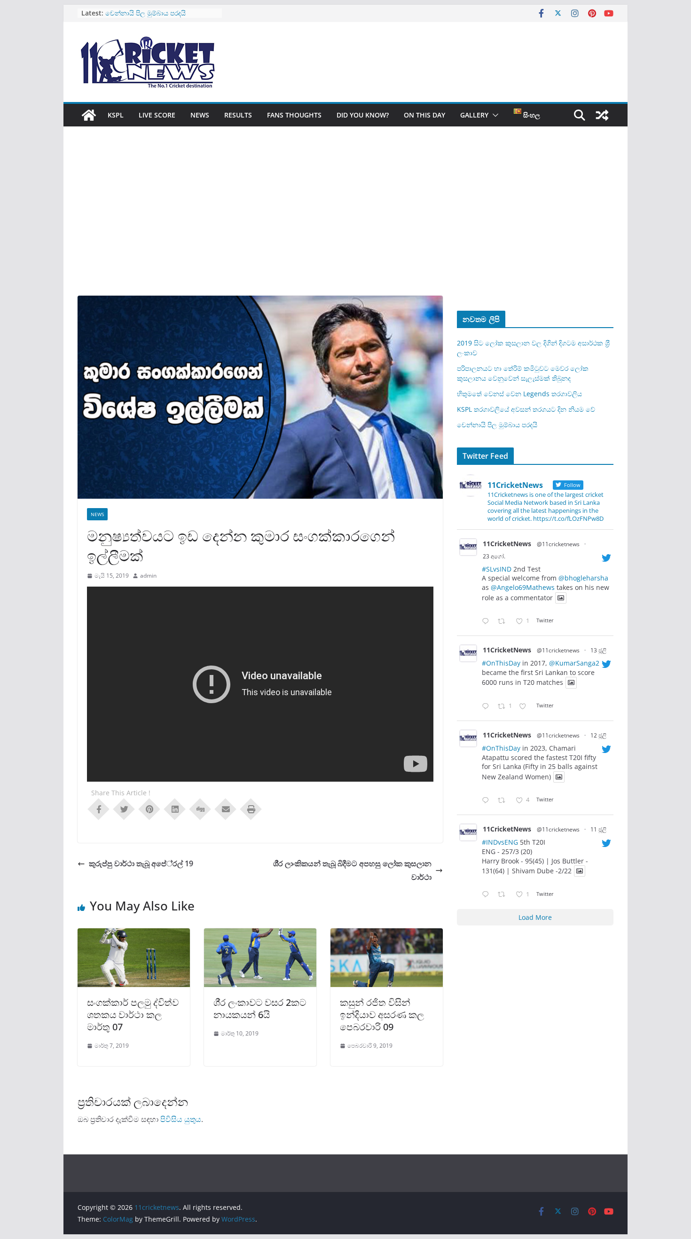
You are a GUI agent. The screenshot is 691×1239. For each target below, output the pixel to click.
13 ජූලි (598, 650)
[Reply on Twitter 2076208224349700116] (487, 801)
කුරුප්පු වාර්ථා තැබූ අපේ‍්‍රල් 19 (141, 863)
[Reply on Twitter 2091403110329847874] (487, 621)
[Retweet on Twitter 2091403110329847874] (504, 621)
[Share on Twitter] (124, 808)
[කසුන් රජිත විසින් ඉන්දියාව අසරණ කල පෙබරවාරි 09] (386, 935)
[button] (493, 115)
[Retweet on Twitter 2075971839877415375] (504, 895)
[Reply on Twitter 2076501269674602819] (487, 707)
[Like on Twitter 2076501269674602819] (525, 707)
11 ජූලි (598, 829)
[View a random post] (602, 115)
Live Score (157, 114)
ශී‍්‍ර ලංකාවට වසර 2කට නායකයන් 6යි (259, 1008)
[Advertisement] (345, 225)
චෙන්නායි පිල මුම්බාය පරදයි (497, 424)
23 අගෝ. (494, 556)
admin (148, 576)
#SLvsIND (496, 569)
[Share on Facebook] (98, 808)
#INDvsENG (500, 842)
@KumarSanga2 (574, 663)
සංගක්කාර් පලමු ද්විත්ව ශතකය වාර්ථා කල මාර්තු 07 (133, 1014)
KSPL (116, 114)
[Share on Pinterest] (149, 808)
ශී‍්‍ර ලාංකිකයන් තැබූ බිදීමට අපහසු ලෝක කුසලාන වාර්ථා (352, 870)
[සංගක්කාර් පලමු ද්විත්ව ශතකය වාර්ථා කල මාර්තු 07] (134, 935)
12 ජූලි (598, 735)
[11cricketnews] (89, 115)
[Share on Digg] (200, 808)
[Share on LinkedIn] (174, 808)
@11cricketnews (558, 544)
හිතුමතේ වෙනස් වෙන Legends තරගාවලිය (519, 393)
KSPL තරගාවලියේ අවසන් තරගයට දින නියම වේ (526, 409)
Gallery (474, 114)
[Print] (251, 808)
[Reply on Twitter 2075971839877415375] (487, 895)
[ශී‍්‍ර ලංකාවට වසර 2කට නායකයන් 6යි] (260, 935)
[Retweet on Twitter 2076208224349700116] (504, 801)
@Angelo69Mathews (523, 587)
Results (238, 114)
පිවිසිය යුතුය (180, 1119)
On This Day (424, 114)
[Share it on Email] (225, 808)
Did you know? (363, 114)
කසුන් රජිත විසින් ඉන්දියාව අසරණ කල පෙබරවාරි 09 (382, 1014)
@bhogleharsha (583, 577)
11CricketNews (507, 543)
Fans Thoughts (294, 114)
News (199, 114)
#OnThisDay (501, 663)
